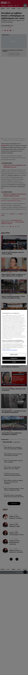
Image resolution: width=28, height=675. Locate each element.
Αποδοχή (14, 361)
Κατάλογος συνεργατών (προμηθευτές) (9, 350)
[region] (14, 337)
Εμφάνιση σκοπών (14, 354)
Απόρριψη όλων (14, 358)
